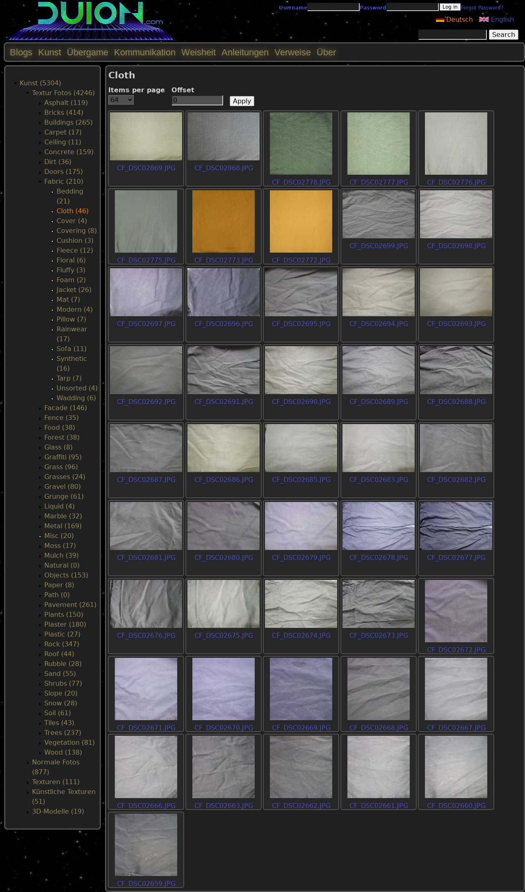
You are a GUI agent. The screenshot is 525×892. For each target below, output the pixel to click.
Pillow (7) (71, 319)
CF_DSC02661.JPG (378, 806)
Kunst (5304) (40, 83)
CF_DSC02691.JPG (223, 402)
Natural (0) (62, 565)
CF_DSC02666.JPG (146, 806)
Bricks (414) (63, 112)
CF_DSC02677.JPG (456, 557)
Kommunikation (145, 52)
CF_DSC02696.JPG (223, 324)
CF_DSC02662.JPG (301, 806)
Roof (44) (59, 654)
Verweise (292, 52)
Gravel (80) (62, 486)
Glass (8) (58, 447)
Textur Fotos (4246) (63, 93)
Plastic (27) (62, 634)
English (501, 19)
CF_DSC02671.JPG (146, 728)
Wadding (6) (76, 398)
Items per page (136, 90)
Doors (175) (63, 172)
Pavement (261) (70, 605)
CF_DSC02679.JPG (301, 557)
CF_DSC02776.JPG (456, 182)
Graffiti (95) (63, 457)
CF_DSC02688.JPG (456, 402)
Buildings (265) (68, 122)
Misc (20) (59, 536)
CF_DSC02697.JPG (146, 324)
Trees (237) (62, 733)
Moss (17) (60, 546)
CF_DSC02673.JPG (378, 635)
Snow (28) (60, 703)
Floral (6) (71, 260)
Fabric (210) (63, 181)
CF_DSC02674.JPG (301, 635)
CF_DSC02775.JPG (146, 260)
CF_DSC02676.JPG (146, 635)
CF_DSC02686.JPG (223, 480)
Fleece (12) (75, 250)
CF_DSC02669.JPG (301, 728)
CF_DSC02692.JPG (146, 402)
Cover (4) (72, 221)
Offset (182, 90)
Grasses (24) (64, 477)
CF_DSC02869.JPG (146, 168)
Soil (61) (57, 713)
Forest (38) (62, 437)
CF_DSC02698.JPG (456, 246)
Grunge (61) (64, 496)
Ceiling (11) (62, 142)
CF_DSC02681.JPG (146, 557)
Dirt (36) (57, 162)
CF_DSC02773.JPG (223, 260)
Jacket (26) (74, 290)
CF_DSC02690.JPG (301, 402)
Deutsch (458, 19)
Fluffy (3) (71, 270)
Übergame (87, 52)
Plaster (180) (65, 624)
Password (373, 8)
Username (293, 8)
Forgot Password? (482, 8)
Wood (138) (63, 752)
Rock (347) (61, 644)
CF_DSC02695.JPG (301, 324)
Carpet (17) (63, 132)
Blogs (21, 52)
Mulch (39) (61, 555)
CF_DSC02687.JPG (146, 480)
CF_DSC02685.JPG (301, 480)
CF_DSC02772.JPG (301, 260)
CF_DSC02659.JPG (146, 883)
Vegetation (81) (69, 742)
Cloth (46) (73, 211)
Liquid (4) (59, 506)
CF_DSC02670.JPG (223, 728)
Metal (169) (63, 526)
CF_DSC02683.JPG (378, 480)
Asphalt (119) (66, 103)
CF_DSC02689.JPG (378, 402)
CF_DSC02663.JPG (223, 806)
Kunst (49, 52)
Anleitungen (245, 52)
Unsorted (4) (77, 388)
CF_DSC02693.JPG (456, 324)
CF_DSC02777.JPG (378, 182)
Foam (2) (71, 280)
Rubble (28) (63, 664)
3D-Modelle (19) (58, 811)
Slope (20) (61, 693)
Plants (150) (63, 614)
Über (326, 52)
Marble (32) (63, 516)
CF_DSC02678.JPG (378, 557)
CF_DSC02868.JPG (223, 168)
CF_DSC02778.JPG (301, 182)
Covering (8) (77, 231)
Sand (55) (60, 674)
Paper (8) (59, 585)
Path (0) (57, 595)
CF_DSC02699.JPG (378, 246)
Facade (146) (65, 408)
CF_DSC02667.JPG (456, 728)
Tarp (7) (69, 378)
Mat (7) (68, 299)
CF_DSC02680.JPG (223, 557)
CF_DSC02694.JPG (378, 324)
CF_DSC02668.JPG (378, 728)
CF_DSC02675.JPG (223, 635)
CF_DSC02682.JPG (456, 480)
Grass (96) (61, 467)
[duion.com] (91, 39)
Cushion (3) (75, 240)
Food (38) (59, 427)
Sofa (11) (72, 349)
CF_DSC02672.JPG (456, 650)
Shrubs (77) (63, 683)
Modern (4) (75, 309)
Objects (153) (66, 575)
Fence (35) (61, 418)
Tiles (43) (59, 723)
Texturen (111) (56, 782)
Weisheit (198, 52)
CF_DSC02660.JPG (456, 806)
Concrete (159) (69, 152)
